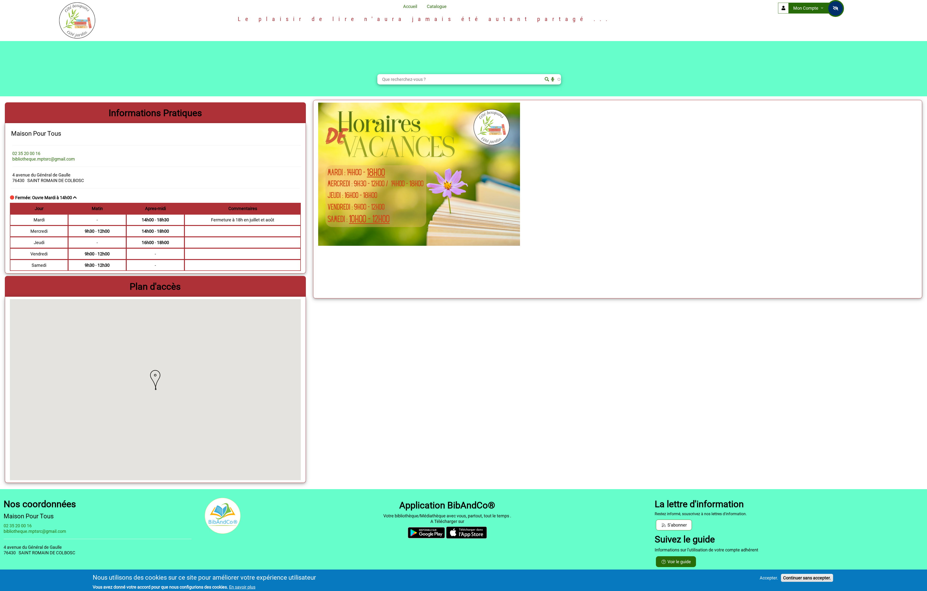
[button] (155, 380)
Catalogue (437, 6)
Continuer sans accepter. (807, 577)
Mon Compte (806, 8)
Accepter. (769, 577)
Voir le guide (679, 561)
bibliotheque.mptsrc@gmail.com (43, 159)
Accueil (410, 6)
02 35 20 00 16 (26, 153)
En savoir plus (242, 587)
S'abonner (677, 525)
